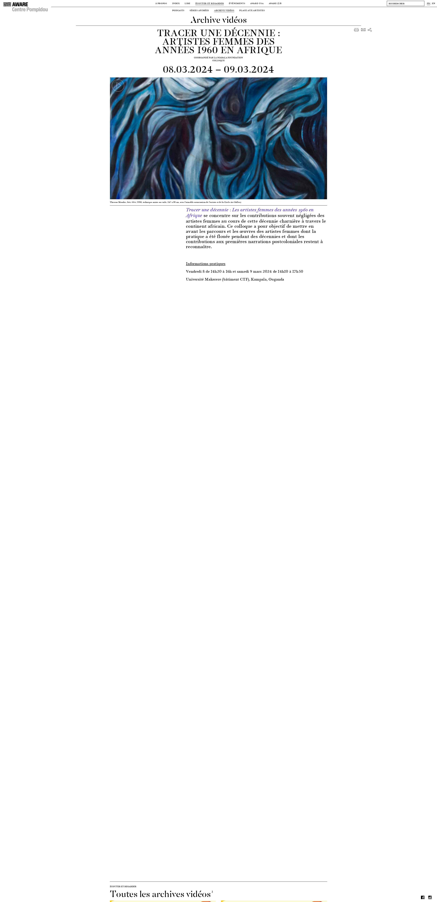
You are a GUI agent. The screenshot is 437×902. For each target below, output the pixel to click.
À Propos (161, 3)
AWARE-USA (257, 3)
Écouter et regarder (209, 3)
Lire (187, 3)
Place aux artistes (252, 10)
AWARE (275, 3)
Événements (237, 3)
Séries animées (199, 10)
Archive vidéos (224, 10)
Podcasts (178, 10)
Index (176, 3)
